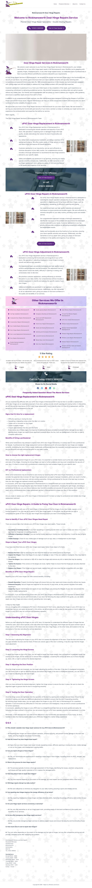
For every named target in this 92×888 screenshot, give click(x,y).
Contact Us (82, 4)
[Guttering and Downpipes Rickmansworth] (45, 332)
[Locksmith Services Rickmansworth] (44, 336)
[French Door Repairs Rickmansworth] (44, 324)
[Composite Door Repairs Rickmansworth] (19, 318)
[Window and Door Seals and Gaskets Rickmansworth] (72, 346)
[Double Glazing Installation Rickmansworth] (20, 343)
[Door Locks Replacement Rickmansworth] (19, 334)
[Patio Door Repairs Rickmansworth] (44, 344)
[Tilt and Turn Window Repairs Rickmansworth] (72, 315)
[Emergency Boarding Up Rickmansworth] (45, 314)
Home (55, 4)
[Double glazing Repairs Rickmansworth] (45, 310)
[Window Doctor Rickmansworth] (69, 324)
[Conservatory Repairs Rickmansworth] (18, 322)
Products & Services (64, 4)
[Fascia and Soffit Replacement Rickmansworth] (46, 319)
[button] (69, 4)
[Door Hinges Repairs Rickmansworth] (18, 330)
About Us (75, 4)
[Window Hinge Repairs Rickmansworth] (71, 333)
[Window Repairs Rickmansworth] (69, 342)
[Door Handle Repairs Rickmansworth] (18, 326)
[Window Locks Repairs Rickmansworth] (71, 338)
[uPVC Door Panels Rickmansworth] (70, 320)
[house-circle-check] (11, 128)
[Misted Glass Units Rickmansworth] (43, 340)
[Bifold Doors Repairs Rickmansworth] (18, 310)
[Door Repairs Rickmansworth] (16, 338)
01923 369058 (46, 186)
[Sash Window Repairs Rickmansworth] (70, 310)
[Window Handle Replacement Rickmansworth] (72, 329)
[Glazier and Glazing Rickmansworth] (44, 328)
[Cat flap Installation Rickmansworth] (18, 314)
